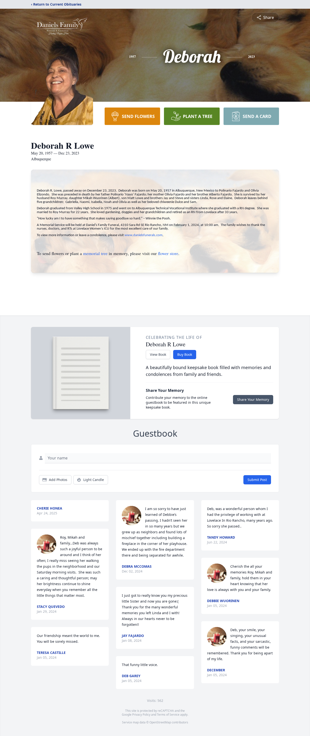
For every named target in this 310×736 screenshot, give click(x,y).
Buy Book (184, 354)
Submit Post (257, 479)
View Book (158, 354)
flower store (168, 253)
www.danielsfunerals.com (143, 235)
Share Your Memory (253, 399)
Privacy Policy (141, 715)
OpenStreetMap (160, 722)
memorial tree (95, 253)
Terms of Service (168, 715)
